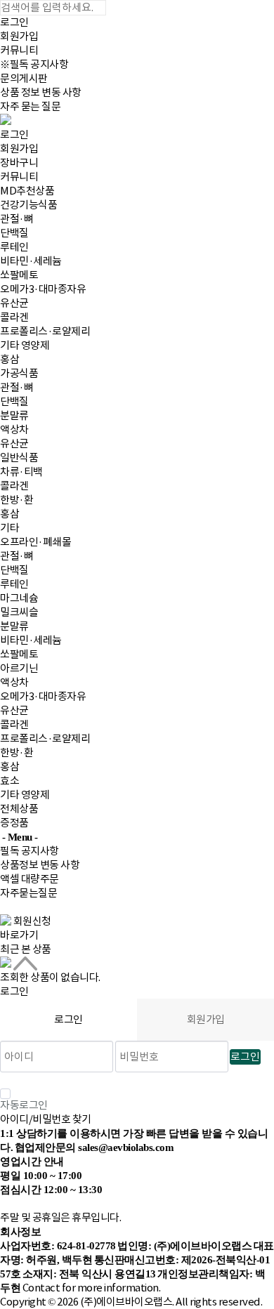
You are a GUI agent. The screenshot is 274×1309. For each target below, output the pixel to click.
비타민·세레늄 (31, 261)
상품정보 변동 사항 (39, 864)
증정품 (14, 822)
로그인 (14, 22)
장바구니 (19, 162)
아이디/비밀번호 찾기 (45, 1119)
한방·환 (16, 499)
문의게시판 (24, 78)
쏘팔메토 (19, 275)
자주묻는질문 (28, 893)
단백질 (14, 232)
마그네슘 (19, 598)
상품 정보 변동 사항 (40, 92)
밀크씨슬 (19, 612)
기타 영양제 (24, 345)
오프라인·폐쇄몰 (35, 541)
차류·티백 (21, 471)
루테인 (14, 247)
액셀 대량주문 (29, 879)
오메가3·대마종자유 (43, 289)
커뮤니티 (19, 50)
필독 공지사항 (29, 850)
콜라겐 (14, 317)
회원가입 (19, 36)
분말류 (14, 415)
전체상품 (19, 808)
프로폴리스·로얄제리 (45, 331)
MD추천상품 (27, 190)
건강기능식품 (28, 204)
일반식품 (19, 457)
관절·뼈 (16, 218)
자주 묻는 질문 (30, 106)
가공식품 (19, 373)
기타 (9, 527)
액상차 (14, 429)
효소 (9, 780)
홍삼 (9, 359)
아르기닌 (19, 668)
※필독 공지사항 (34, 64)
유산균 (14, 303)
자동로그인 (24, 1105)
